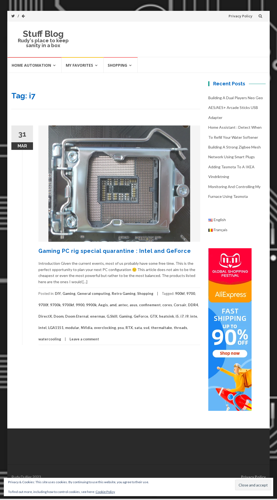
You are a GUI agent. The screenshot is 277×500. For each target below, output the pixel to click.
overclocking (105, 327)
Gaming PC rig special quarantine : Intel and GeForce (114, 251)
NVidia (86, 327)
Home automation (31, 65)
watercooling (49, 339)
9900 (80, 305)
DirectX (45, 316)
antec (123, 305)
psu (121, 327)
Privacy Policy (240, 16)
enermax (97, 316)
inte (193, 316)
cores (167, 305)
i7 (182, 316)
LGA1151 (56, 327)
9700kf (68, 305)
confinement (150, 305)
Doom (59, 316)
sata (138, 327)
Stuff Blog (43, 34)
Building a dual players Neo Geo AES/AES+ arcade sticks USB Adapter (235, 107)
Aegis (103, 305)
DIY (58, 293)
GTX (153, 316)
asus (133, 305)
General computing (93, 293)
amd (113, 305)
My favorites (79, 65)
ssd (146, 327)
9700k (55, 305)
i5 (177, 316)
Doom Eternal (76, 316)
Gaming (68, 293)
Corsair (180, 305)
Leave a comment (84, 339)
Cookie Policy (105, 492)
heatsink (166, 316)
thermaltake (161, 327)
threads (180, 327)
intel (42, 327)
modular (72, 327)
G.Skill (112, 316)
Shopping (117, 65)
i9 (187, 316)
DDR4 (193, 305)
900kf (180, 293)
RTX (129, 327)
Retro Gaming (124, 293)
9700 (190, 293)
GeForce (141, 316)
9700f (43, 305)
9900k (91, 305)
